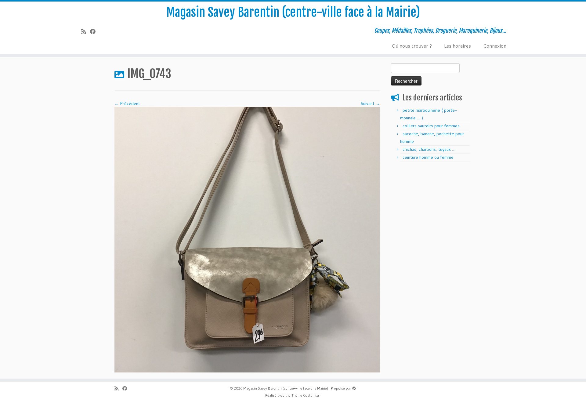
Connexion (494, 45)
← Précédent (127, 103)
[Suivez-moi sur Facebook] (94, 31)
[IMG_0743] (247, 239)
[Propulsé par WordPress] (354, 387)
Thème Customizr (305, 395)
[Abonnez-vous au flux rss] (85, 31)
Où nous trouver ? (412, 45)
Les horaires (457, 45)
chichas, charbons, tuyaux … (429, 149)
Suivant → (370, 103)
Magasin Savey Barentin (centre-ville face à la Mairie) (293, 12)
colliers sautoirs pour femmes (431, 126)
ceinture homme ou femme (428, 157)
